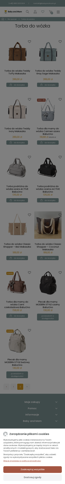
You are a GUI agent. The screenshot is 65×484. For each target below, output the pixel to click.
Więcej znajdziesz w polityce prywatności (22, 461)
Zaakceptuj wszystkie (33, 469)
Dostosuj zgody (32, 477)
